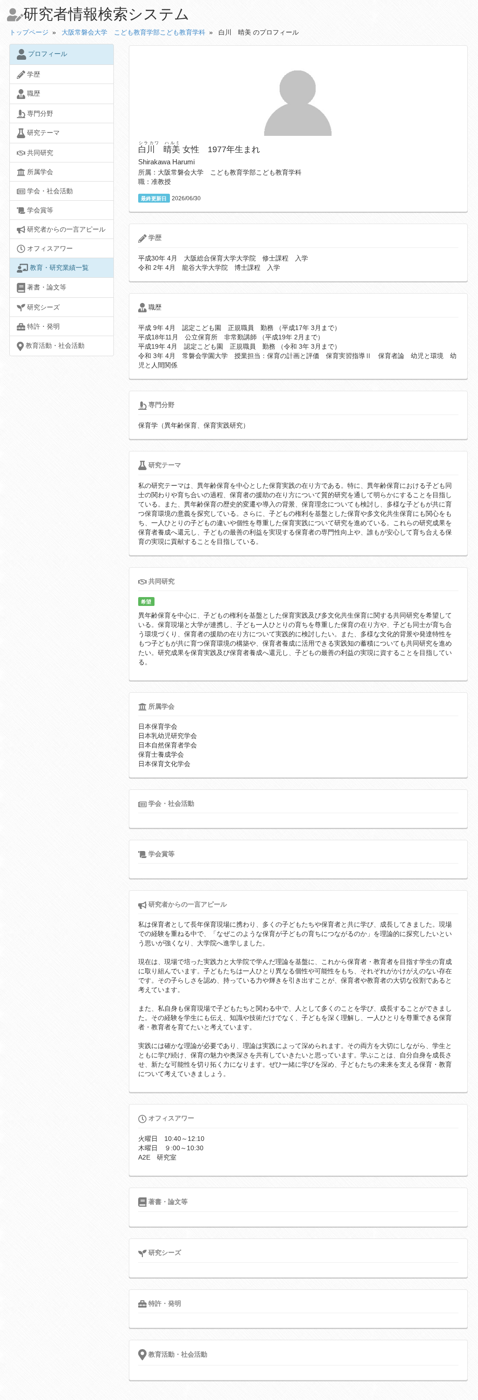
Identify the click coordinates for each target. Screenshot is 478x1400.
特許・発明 (42, 326)
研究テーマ (42, 132)
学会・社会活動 (49, 191)
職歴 (32, 93)
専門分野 (39, 113)
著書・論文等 (45, 287)
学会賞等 (39, 210)
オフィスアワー (49, 248)
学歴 (32, 74)
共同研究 (39, 152)
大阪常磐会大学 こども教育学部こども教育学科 (133, 32)
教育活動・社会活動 (54, 345)
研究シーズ (42, 307)
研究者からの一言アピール (65, 229)
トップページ (29, 32)
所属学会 (39, 172)
